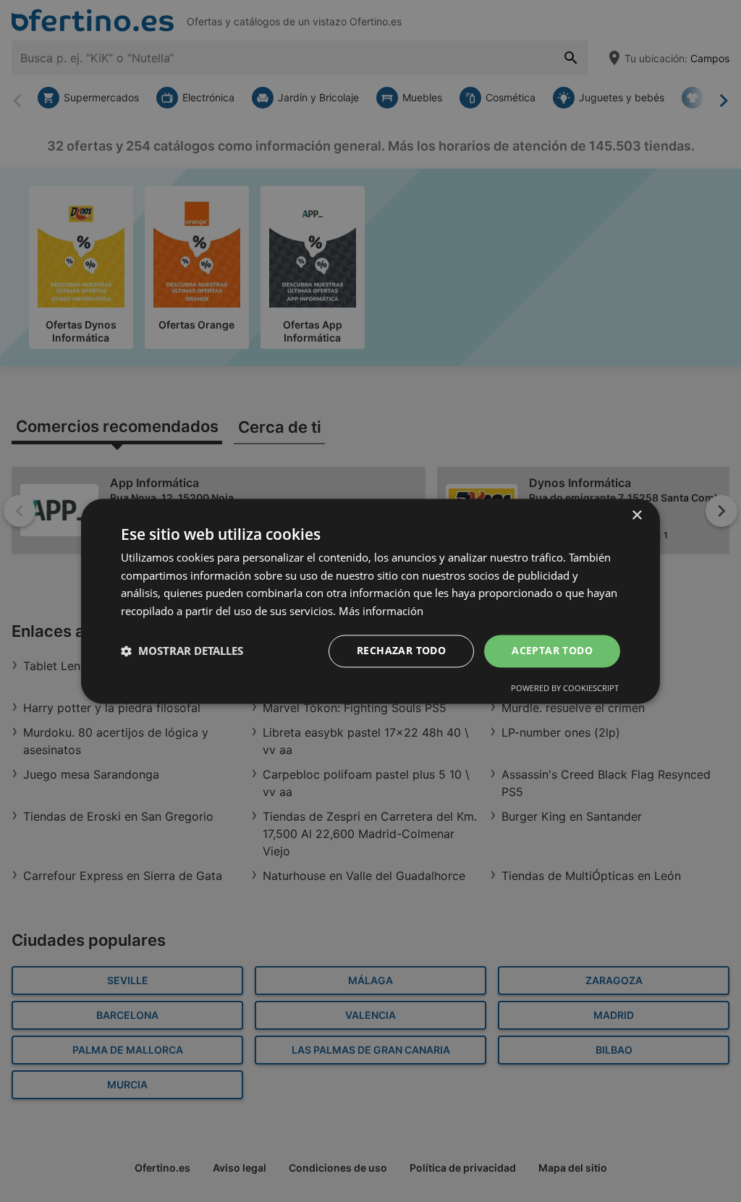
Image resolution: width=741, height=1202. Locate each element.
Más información (381, 611)
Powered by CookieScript (565, 687)
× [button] (636, 515)
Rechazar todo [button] (401, 650)
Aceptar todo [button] (552, 650)
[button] (182, 651)
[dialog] (370, 601)
